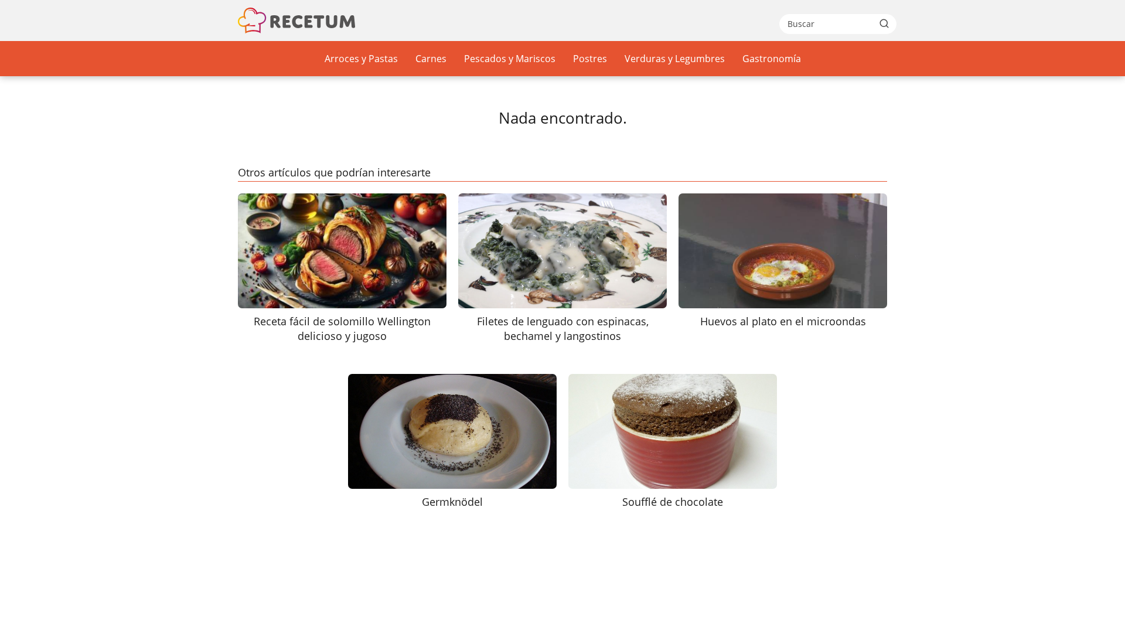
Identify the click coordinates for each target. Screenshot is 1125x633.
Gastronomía (771, 58)
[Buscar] (884, 23)
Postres (590, 58)
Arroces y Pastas (361, 58)
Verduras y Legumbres (675, 58)
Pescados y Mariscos (509, 58)
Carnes (430, 58)
